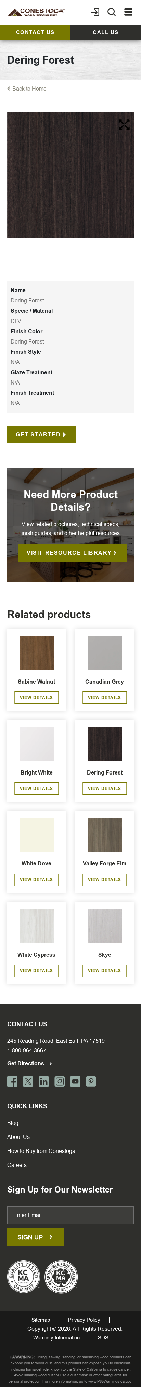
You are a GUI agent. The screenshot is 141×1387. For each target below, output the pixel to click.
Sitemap (40, 1320)
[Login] (95, 12)
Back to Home (29, 89)
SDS (103, 1338)
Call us (106, 32)
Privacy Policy (84, 1320)
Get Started (38, 435)
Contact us (35, 32)
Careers (17, 1165)
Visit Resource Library (69, 553)
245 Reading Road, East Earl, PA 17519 (56, 1041)
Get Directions (26, 1063)
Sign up (30, 1237)
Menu (128, 12)
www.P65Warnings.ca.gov (109, 1381)
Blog (12, 1123)
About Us (18, 1137)
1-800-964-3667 (26, 1050)
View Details (36, 698)
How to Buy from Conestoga (41, 1151)
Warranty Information (56, 1338)
